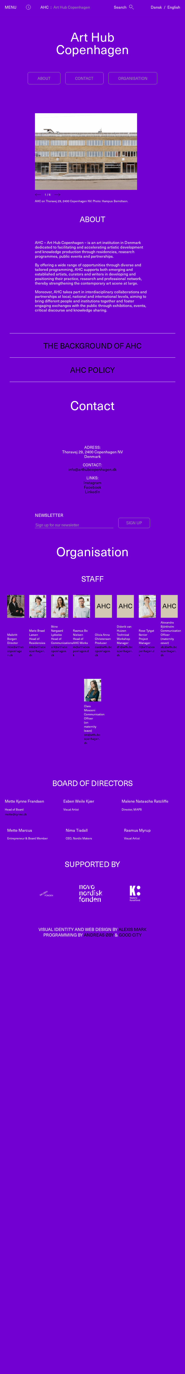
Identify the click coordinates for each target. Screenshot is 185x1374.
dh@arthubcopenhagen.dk (124, 651)
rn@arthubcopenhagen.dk (81, 651)
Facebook (92, 487)
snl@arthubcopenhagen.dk (59, 651)
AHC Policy (92, 369)
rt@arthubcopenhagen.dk (147, 651)
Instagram (92, 482)
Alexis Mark (132, 929)
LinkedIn (92, 491)
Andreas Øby (98, 934)
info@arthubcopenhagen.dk (92, 469)
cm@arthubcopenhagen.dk (92, 738)
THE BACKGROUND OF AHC (92, 345)
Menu (10, 7)
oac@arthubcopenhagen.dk (103, 651)
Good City (130, 934)
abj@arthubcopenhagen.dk (169, 651)
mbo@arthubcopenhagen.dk (15, 651)
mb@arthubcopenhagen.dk (37, 651)
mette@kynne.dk (16, 814)
